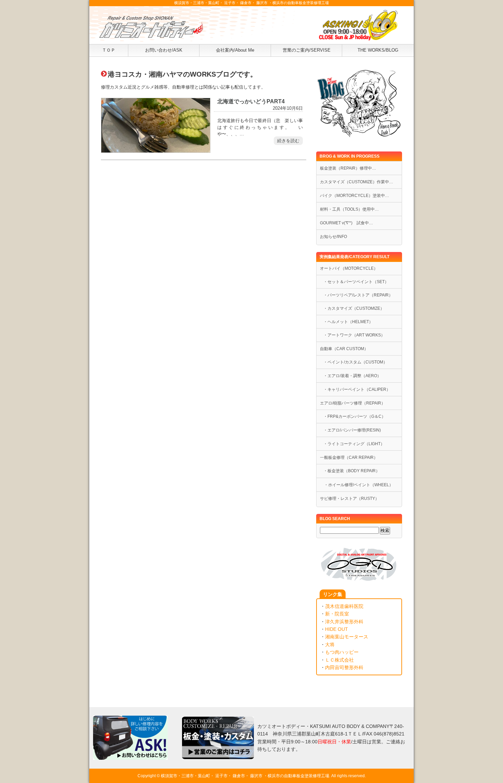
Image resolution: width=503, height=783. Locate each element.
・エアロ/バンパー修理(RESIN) (352, 430)
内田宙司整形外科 (344, 667)
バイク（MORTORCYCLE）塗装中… (354, 195)
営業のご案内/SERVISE (307, 50)
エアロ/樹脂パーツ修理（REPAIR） (352, 403)
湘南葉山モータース (346, 636)
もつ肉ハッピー (342, 652)
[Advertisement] (203, 239)
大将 (330, 644)
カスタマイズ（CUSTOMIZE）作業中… (356, 182)
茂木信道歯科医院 (344, 606)
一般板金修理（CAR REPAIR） (349, 457)
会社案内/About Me (235, 50)
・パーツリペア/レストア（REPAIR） (358, 295)
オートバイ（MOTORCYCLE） (349, 268)
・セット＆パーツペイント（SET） (356, 281)
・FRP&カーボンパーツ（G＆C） (354, 416)
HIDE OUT (336, 629)
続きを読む (288, 140)
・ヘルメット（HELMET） (348, 321)
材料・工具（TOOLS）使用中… (349, 209)
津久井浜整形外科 (344, 621)
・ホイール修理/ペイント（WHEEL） (356, 484)
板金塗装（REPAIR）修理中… (348, 168)
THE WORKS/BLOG (378, 50)
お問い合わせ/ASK (163, 50)
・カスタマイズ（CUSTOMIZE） (353, 308)
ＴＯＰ (108, 50)
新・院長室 (337, 613)
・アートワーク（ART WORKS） (354, 335)
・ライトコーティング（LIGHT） (354, 443)
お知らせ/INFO (333, 236)
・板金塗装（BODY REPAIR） (351, 470)
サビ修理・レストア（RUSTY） (349, 498)
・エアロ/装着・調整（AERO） (352, 375)
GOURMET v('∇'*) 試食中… (346, 223)
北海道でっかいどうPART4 (251, 101)
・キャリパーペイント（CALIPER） (356, 389)
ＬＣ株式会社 (339, 660)
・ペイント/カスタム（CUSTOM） (355, 362)
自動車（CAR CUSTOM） (344, 348)
